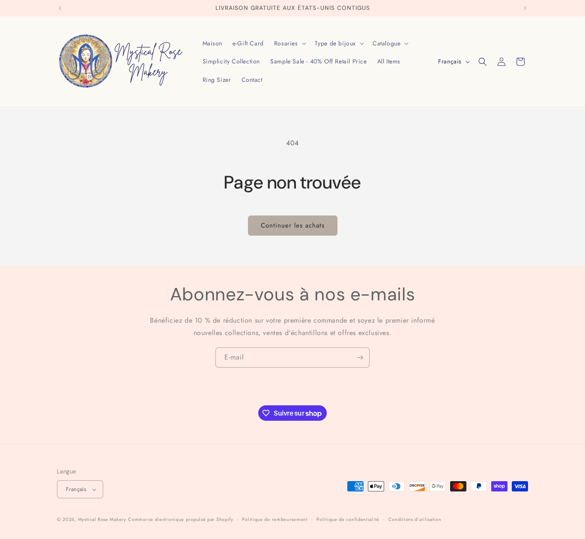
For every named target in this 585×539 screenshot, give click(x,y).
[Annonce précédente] (60, 8)
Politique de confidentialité (347, 519)
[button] (289, 43)
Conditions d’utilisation (415, 519)
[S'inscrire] (359, 357)
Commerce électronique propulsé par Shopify (180, 519)
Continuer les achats (293, 225)
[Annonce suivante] (525, 8)
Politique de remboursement (274, 519)
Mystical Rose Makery (102, 519)
